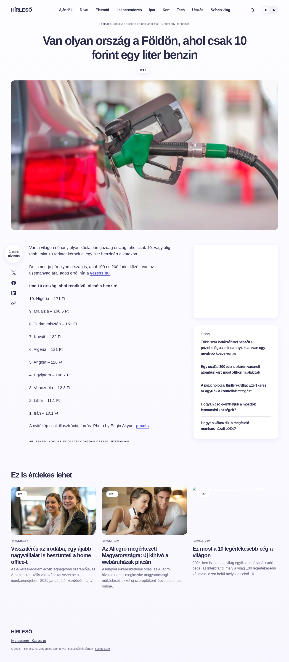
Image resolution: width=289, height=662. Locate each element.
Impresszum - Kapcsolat (28, 640)
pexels (142, 425)
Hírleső (21, 10)
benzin (41, 441)
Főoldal (104, 24)
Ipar (143, 70)
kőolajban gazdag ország (86, 441)
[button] (252, 10)
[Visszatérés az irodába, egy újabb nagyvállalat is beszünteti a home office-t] (53, 511)
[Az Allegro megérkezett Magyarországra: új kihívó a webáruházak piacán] (144, 511)
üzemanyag (120, 441)
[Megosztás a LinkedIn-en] (14, 293)
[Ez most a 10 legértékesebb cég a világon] (235, 511)
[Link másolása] (14, 303)
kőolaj (55, 441)
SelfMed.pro (102, 648)
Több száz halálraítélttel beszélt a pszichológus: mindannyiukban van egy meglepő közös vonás (233, 347)
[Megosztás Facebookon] (14, 283)
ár (31, 441)
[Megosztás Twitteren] (14, 273)
